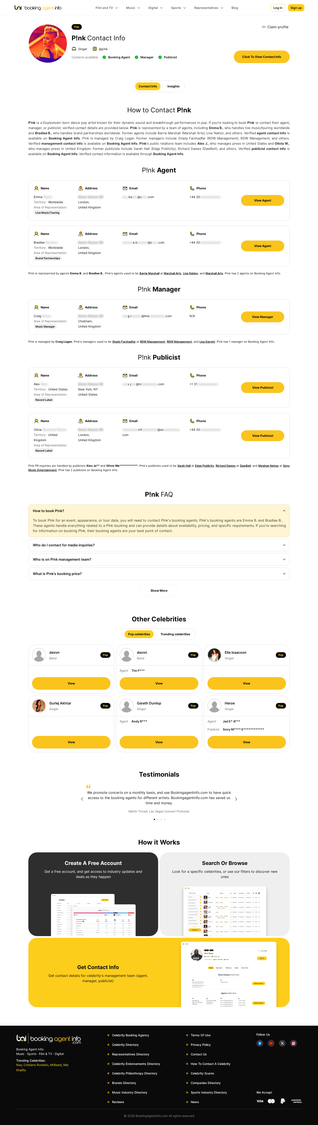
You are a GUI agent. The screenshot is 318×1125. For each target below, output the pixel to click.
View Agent (262, 200)
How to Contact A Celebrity (210, 1064)
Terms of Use (200, 1035)
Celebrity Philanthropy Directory (134, 1073)
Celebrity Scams (202, 1073)
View (71, 683)
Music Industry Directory (129, 1092)
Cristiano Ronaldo (36, 1065)
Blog (234, 8)
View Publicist (262, 387)
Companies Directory (206, 1083)
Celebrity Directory (125, 1044)
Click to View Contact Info (261, 57)
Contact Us (199, 1054)
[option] (159, 799)
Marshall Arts (172, 273)
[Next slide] (236, 799)
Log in (278, 8)
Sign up (296, 8)
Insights (173, 86)
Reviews (118, 1102)
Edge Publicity (204, 465)
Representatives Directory (130, 1054)
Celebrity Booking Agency (130, 1035)
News (195, 1102)
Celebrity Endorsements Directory (136, 1064)
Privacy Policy (201, 1044)
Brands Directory (124, 1083)
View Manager (262, 317)
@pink (103, 49)
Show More (159, 590)
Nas (19, 1065)
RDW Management (152, 341)
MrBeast (56, 1065)
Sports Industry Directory (209, 1092)
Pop (76, 26)
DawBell (245, 465)
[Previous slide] (82, 799)
